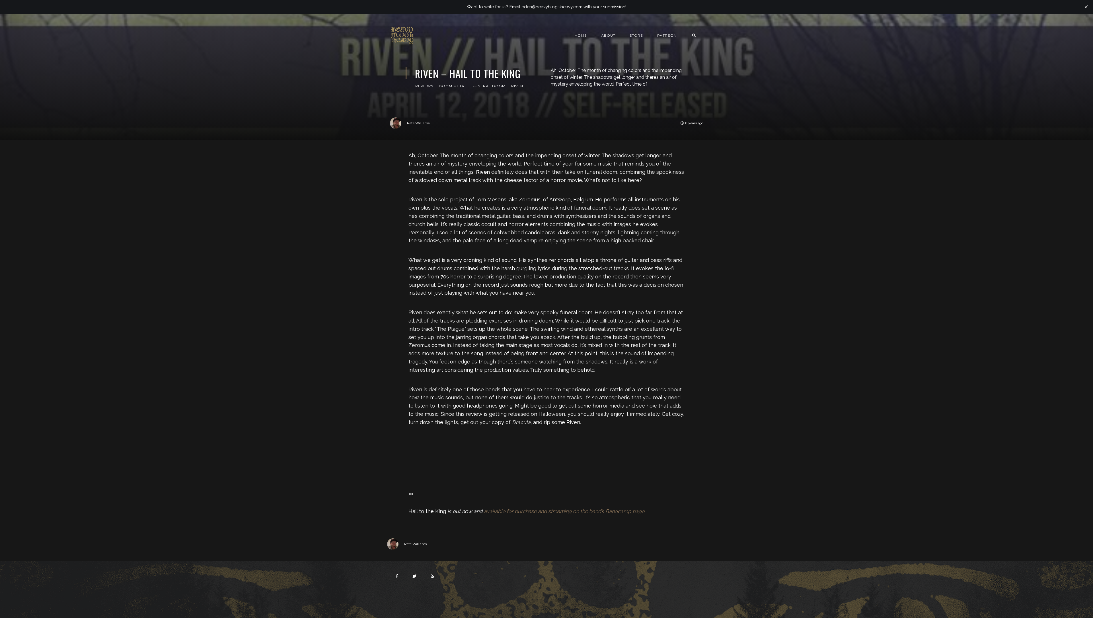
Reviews (424, 86)
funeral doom (489, 86)
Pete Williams (418, 123)
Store (636, 35)
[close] (1086, 6)
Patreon (667, 35)
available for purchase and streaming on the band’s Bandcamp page (564, 511)
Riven (517, 86)
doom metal (453, 86)
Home (581, 35)
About (608, 35)
